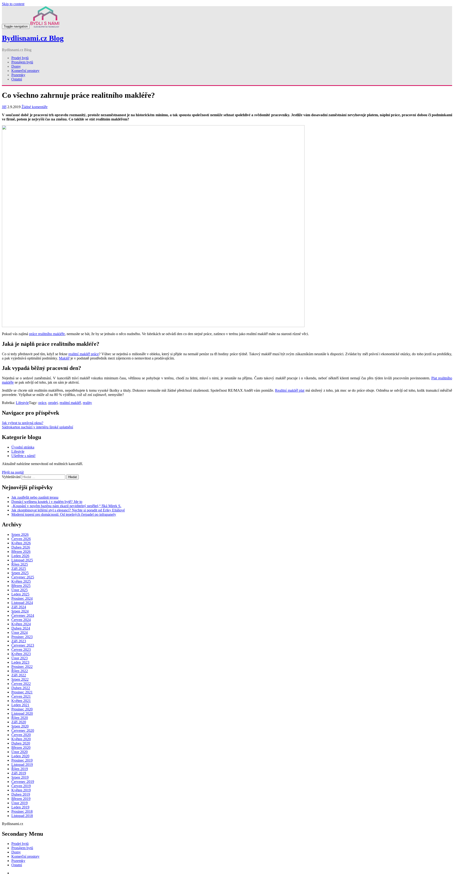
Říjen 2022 (19, 671)
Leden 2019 (20, 807)
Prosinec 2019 (22, 760)
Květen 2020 (21, 739)
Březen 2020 (21, 748)
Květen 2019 (21, 790)
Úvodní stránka (22, 447)
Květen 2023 (21, 654)
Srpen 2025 (20, 573)
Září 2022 (18, 675)
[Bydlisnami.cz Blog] (45, 26)
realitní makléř (70, 403)
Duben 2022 (20, 688)
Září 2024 (18, 607)
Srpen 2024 (20, 611)
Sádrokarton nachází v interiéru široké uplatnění (37, 427)
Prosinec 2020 (22, 709)
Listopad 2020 (22, 713)
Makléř (64, 358)
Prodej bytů (20, 58)
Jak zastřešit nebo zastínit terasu (34, 497)
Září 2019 (18, 773)
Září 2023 (18, 641)
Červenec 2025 (22, 577)
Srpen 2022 (20, 679)
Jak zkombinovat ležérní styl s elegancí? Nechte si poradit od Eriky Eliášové (68, 510)
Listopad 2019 (22, 765)
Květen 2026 (21, 543)
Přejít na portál (13, 472)
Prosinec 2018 (22, 811)
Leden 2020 (20, 756)
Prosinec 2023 (22, 637)
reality (87, 403)
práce (42, 403)
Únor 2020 (19, 752)
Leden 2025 (20, 594)
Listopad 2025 (22, 560)
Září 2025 (18, 569)
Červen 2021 (21, 696)
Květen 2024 (21, 624)
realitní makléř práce (83, 354)
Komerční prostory (25, 71)
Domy (16, 66)
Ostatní (16, 79)
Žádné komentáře (35, 107)
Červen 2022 (21, 684)
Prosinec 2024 (22, 598)
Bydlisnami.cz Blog (33, 38)
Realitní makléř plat (289, 390)
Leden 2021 (20, 705)
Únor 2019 (19, 803)
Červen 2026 (21, 539)
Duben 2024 (20, 628)
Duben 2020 (20, 743)
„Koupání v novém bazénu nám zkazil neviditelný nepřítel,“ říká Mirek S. (66, 506)
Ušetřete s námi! (23, 456)
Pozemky (18, 75)
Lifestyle (22, 403)
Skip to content (13, 4)
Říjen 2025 (19, 564)
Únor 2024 (19, 632)
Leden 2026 (20, 556)
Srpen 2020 (20, 726)
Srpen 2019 (20, 777)
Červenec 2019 (22, 782)
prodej (53, 403)
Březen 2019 (21, 799)
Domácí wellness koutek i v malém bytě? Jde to (46, 502)
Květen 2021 (21, 701)
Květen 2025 (21, 581)
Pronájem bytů (22, 62)
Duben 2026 (20, 547)
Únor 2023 (19, 658)
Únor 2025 (19, 590)
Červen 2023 (21, 650)
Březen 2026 (21, 552)
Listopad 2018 (22, 816)
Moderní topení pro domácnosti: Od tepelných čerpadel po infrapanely (63, 514)
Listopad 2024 (22, 603)
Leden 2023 (20, 662)
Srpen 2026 (20, 535)
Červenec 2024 (22, 615)
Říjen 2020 (19, 718)
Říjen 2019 (19, 769)
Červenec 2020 (22, 730)
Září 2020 (18, 722)
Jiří (4, 107)
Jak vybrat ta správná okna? (22, 423)
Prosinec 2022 (22, 667)
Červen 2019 (21, 786)
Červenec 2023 (22, 645)
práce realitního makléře (47, 334)
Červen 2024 (21, 620)
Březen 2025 (21, 586)
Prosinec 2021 (22, 692)
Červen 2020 (21, 735)
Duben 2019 (20, 794)
